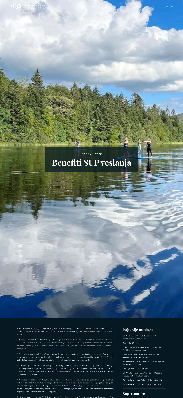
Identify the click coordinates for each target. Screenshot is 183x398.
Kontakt (169, 7)
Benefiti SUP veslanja (132, 343)
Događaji (142, 7)
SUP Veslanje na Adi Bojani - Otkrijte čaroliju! (142, 380)
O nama (96, 7)
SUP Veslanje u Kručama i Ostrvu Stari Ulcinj (142, 384)
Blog (155, 7)
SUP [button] (108, 7)
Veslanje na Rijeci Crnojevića (135, 369)
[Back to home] (31, 7)
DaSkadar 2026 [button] (123, 7)
